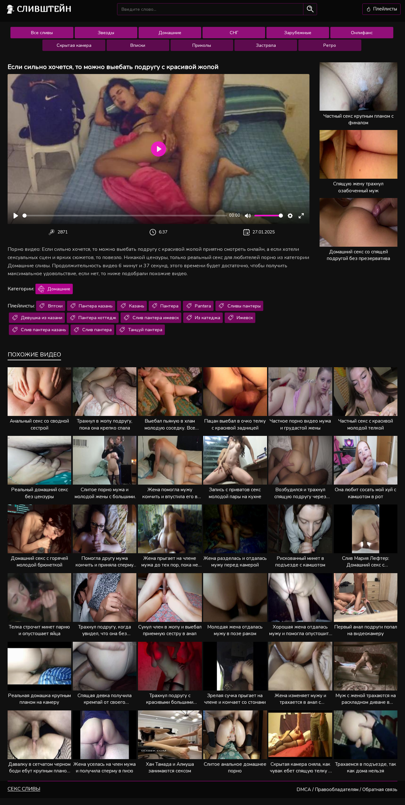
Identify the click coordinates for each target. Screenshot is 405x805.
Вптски (55, 306)
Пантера (168, 306)
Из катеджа (207, 317)
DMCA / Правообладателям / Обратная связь (346, 789)
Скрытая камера (74, 45)
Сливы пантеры (243, 306)
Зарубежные (297, 32)
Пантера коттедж (96, 317)
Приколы (201, 45)
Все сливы (42, 32)
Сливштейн (44, 9)
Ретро (329, 45)
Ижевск (244, 317)
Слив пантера (96, 329)
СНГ (234, 32)
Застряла (266, 45)
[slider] (124, 216)
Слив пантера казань (43, 329)
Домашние (170, 32)
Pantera (202, 306)
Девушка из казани (41, 317)
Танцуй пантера (144, 329)
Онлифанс (362, 32)
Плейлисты (384, 9)
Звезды (106, 32)
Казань (136, 306)
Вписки (137, 45)
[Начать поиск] (310, 9)
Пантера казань (95, 306)
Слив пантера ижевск (155, 317)
